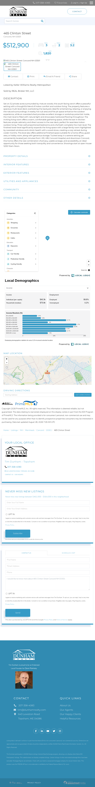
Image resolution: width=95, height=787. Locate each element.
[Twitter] (53, 731)
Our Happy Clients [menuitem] (70, 714)
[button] (42, 21)
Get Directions (83, 395)
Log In (75, 3)
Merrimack (29, 430)
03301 (49, 430)
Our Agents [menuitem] (66, 709)
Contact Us (9, 474)
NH (21, 430)
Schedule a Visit (68, 553)
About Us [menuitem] (65, 705)
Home (6, 430)
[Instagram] (59, 731)
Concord (40, 430)
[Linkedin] (41, 731)
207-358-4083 (42, 3)
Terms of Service (62, 620)
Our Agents (19, 474)
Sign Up (83, 3)
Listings (14, 430)
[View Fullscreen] (6, 367)
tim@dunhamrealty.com (32, 709)
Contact (77, 11)
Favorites (62, 3)
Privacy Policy (9, 525)
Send (17, 613)
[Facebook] (35, 731)
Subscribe (17, 533)
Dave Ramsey (31, 668)
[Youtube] (47, 731)
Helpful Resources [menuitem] (70, 718)
